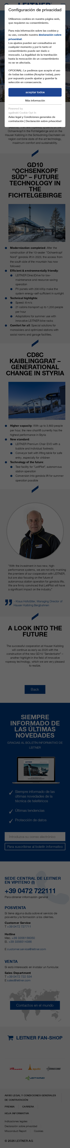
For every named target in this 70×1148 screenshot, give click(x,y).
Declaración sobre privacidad (43, 121)
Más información (35, 100)
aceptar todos (35, 92)
